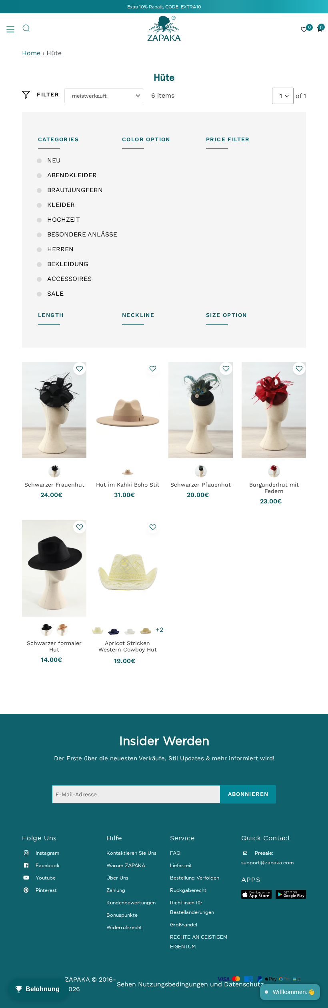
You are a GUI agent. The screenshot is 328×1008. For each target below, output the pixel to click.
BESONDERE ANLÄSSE (82, 234)
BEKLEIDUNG (67, 264)
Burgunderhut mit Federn (274, 487)
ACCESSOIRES (69, 279)
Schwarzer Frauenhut (54, 484)
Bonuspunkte (122, 915)
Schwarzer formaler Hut (54, 646)
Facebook (47, 865)
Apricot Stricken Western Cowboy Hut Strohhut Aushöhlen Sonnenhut (127, 652)
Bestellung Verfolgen (194, 877)
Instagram (46, 853)
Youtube (45, 877)
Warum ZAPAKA (125, 865)
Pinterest (45, 890)
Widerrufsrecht (124, 927)
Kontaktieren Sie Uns (131, 853)
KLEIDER (61, 204)
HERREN (60, 249)
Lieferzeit (181, 865)
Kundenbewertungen (131, 902)
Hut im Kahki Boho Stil (127, 484)
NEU (53, 160)
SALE (55, 293)
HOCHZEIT (63, 219)
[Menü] (14, 28)
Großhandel (183, 924)
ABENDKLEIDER (72, 175)
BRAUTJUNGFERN (75, 190)
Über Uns (117, 877)
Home (31, 53)
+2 (159, 629)
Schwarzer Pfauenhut (200, 484)
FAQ (175, 853)
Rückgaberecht (188, 890)
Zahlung (115, 890)
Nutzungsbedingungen (173, 984)
